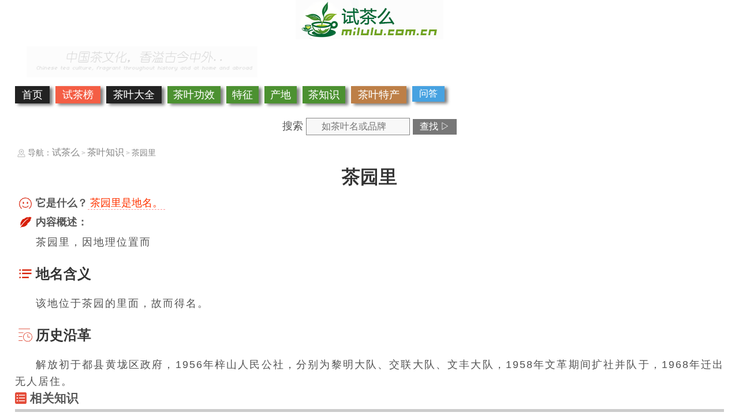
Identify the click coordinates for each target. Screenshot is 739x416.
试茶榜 (78, 95)
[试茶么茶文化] (369, 36)
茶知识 (323, 95)
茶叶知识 (105, 152)
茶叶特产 (379, 95)
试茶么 (66, 152)
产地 (280, 95)
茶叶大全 (134, 95)
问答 (428, 93)
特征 (242, 95)
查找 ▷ (435, 126)
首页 (32, 95)
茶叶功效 (194, 95)
